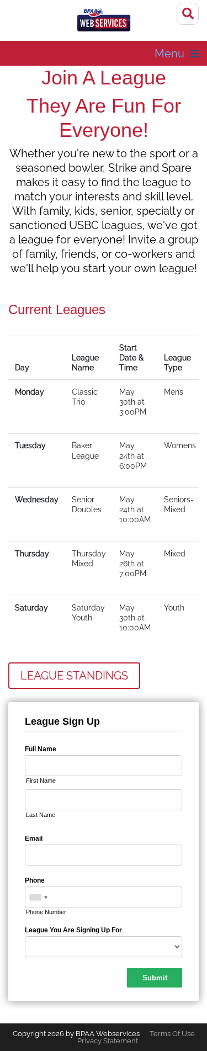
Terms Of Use (172, 1033)
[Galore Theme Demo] (103, 22)
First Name (41, 780)
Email (34, 838)
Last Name (40, 814)
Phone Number (46, 912)
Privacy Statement (107, 1041)
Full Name (40, 749)
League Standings (74, 675)
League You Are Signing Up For (73, 930)
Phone (35, 880)
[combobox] (38, 897)
